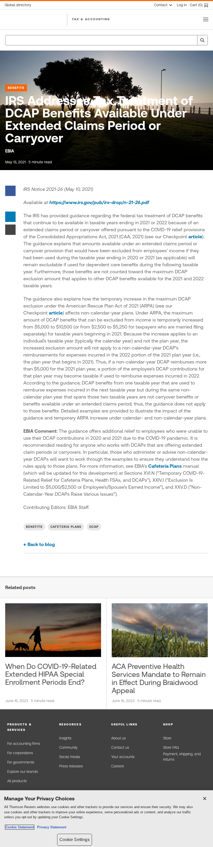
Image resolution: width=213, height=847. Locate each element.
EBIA (9, 151)
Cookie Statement (19, 827)
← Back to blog (39, 544)
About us (118, 738)
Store (167, 738)
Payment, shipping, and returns (182, 756)
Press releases (71, 766)
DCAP (94, 527)
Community (68, 747)
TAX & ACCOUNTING (91, 19)
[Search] (202, 40)
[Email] (10, 229)
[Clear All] (192, 40)
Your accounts (123, 757)
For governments (20, 762)
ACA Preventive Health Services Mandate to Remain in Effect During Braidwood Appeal (159, 678)
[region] (106, 818)
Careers (117, 766)
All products (17, 781)
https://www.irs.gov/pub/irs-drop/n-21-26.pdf (99, 202)
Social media (69, 757)
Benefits (16, 88)
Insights (65, 738)
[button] (28, 727)
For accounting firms (23, 743)
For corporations (20, 753)
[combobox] (106, 40)
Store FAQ (171, 747)
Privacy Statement (50, 827)
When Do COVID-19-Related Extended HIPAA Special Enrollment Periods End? (50, 674)
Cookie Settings (74, 839)
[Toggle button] (205, 19)
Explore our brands (22, 771)
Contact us (120, 747)
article (195, 236)
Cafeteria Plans (165, 466)
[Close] (204, 798)
